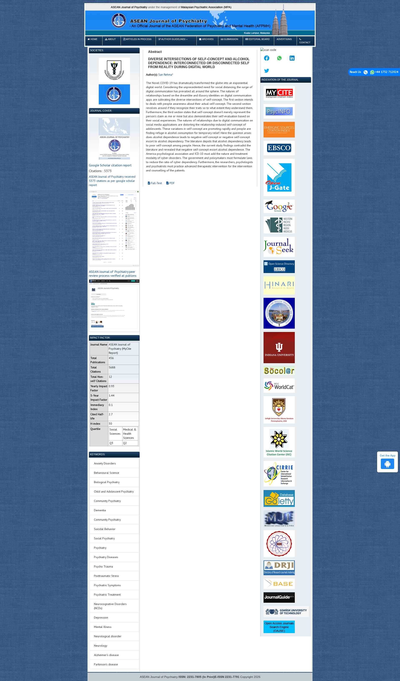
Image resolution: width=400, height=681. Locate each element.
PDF (172, 183)
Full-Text (156, 183)
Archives (206, 40)
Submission (229, 40)
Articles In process (137, 40)
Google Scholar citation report (110, 165)
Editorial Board (257, 40)
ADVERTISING (284, 40)
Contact (304, 42)
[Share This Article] (266, 58)
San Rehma (165, 74)
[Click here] (114, 228)
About (110, 40)
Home (92, 40)
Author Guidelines (173, 39)
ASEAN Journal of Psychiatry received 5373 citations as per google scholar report (112, 181)
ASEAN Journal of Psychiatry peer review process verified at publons (112, 273)
